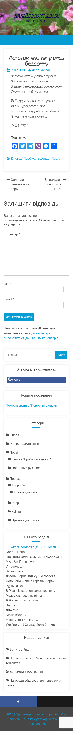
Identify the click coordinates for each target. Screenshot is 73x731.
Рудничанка (14, 586)
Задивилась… (16, 571)
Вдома (10, 605)
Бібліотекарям (16, 615)
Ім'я (7, 283)
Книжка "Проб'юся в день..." (31, 158)
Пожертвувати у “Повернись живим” (32, 405)
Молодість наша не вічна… (25, 595)
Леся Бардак (41, 70)
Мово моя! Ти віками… (22, 620)
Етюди (14, 435)
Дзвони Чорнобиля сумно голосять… (32, 576)
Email (9, 299)
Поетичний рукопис (26, 468)
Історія (16, 503)
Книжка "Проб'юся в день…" (31, 459)
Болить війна (15, 552)
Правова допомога (25, 520)
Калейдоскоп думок (36, 15)
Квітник (17, 511)
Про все (15, 478)
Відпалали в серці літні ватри (53, 184)
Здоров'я (18, 485)
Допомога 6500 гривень (27, 672)
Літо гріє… (13, 610)
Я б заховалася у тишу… (23, 600)
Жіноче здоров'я (25, 492)
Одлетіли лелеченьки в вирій (20, 184)
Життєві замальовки (24, 444)
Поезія (56, 158)
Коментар (12, 234)
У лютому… (14, 566)
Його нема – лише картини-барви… (31, 581)
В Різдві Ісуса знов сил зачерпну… (30, 591)
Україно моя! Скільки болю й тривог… (32, 624)
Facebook (14, 380)
